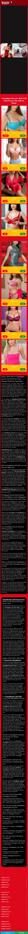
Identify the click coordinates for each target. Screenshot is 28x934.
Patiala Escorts (4, 882)
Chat (23, 135)
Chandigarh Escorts (6, 449)
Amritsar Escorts (5, 877)
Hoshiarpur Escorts (5, 924)
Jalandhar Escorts (5, 880)
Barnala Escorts (5, 916)
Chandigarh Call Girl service (9, 489)
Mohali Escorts (4, 887)
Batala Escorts (4, 894)
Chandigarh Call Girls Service (13, 599)
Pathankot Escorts (5, 897)
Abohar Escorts (5, 901)
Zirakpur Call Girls (5, 928)
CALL (5, 135)
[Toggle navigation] (25, 2)
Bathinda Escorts (5, 884)
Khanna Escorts (5, 909)
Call (5, 168)
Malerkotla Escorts (5, 906)
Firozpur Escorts (5, 892)
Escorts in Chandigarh (12, 660)
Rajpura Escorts (5, 921)
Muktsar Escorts (5, 914)
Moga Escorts (4, 899)
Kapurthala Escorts (5, 926)
